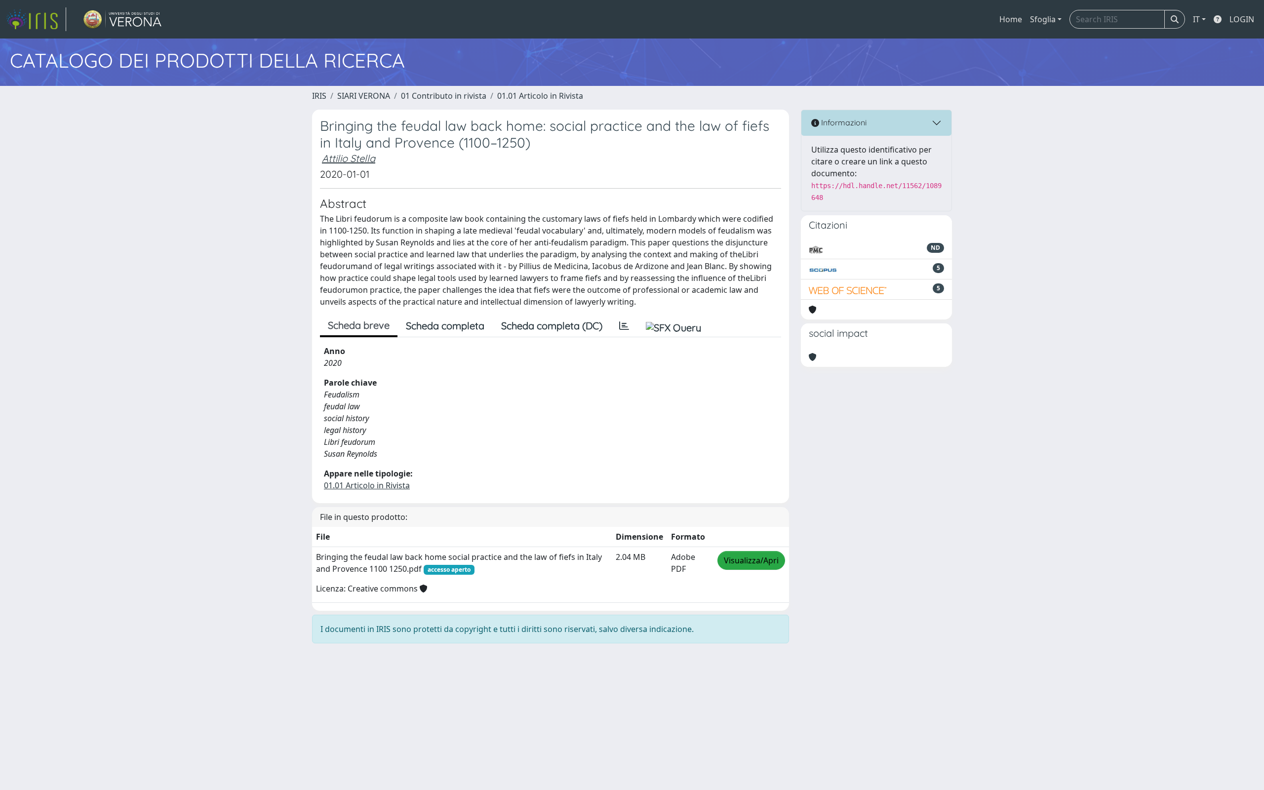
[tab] (624, 326)
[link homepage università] (122, 19)
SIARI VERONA (363, 95)
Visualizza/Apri (751, 560)
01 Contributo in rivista (443, 95)
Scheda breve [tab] (359, 325)
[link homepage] (36, 19)
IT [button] (1196, 19)
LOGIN (1241, 19)
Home (1010, 19)
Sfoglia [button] (1043, 19)
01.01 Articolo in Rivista (540, 95)
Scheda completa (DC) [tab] (551, 325)
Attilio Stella (348, 158)
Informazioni (843, 122)
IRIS (319, 95)
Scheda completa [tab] (445, 325)
